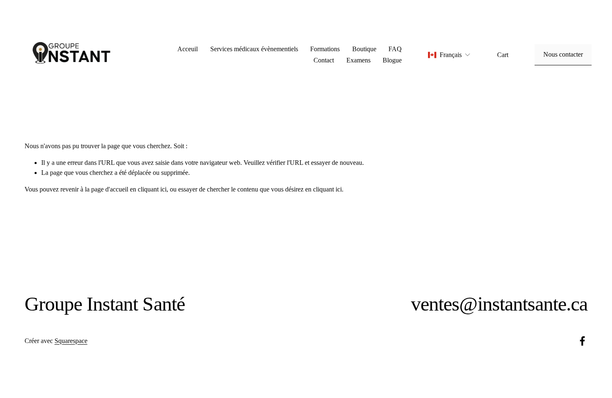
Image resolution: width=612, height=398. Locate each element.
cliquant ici (152, 189)
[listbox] (449, 54)
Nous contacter (563, 54)
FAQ (395, 48)
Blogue (392, 60)
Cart (502, 54)
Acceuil (187, 48)
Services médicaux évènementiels (254, 48)
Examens (358, 60)
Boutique (364, 48)
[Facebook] (582, 341)
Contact (323, 60)
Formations (325, 48)
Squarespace (71, 340)
